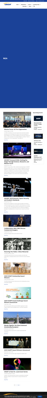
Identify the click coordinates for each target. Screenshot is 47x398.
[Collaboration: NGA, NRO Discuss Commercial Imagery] (17, 220)
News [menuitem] (30, 6)
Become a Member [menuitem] (31, 0)
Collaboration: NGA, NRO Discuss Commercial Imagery (14, 229)
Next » (19, 385)
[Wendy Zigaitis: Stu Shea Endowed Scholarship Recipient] (17, 317)
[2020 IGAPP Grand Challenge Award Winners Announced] (17, 292)
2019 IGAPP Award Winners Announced (17, 350)
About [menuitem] (17, 4)
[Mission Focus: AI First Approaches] (17, 119)
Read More (6, 140)
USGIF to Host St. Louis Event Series (16, 372)
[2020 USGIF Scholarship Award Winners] (17, 268)
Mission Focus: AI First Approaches (15, 129)
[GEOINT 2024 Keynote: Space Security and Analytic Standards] (17, 187)
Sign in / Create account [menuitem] (40, 0)
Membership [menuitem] (23, 4)
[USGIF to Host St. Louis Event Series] (17, 363)
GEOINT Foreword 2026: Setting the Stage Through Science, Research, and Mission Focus (16, 161)
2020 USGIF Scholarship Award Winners (14, 277)
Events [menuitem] (29, 4)
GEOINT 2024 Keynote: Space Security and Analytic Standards (16, 199)
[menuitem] (20, 4)
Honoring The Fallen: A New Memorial (16, 252)
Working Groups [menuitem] (36, 4)
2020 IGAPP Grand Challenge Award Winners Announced (16, 301)
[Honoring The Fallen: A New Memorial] (17, 243)
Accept (40, 396)
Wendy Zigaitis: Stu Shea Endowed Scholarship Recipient (15, 326)
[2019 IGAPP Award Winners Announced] (17, 342)
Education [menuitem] (25, 6)
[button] (34, 6)
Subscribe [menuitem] (25, 0)
